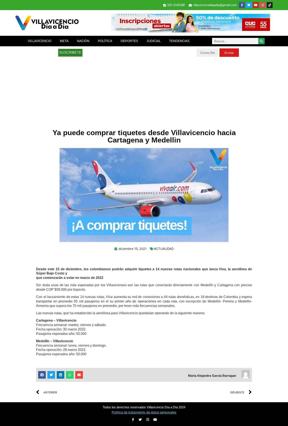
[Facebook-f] (242, 5)
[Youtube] (256, 5)
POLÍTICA (105, 41)
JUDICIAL (154, 41)
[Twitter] (249, 5)
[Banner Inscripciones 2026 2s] (190, 31)
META (64, 41)
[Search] (261, 41)
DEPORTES (129, 41)
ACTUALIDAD (164, 249)
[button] (42, 375)
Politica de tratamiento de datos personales (144, 412)
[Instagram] (263, 5)
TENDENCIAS (179, 41)
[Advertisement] (144, 90)
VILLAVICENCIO (39, 41)
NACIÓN (83, 41)
